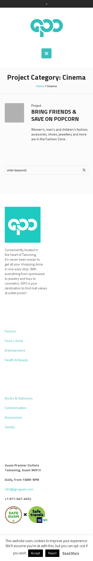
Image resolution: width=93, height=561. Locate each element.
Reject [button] (52, 553)
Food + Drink (14, 340)
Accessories (13, 417)
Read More (70, 553)
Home (40, 86)
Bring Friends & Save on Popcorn (55, 115)
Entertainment (15, 350)
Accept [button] (35, 553)
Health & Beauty (16, 359)
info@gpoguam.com (19, 489)
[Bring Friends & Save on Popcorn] (14, 113)
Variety (10, 426)
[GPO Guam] (46, 28)
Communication (15, 407)
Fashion (10, 331)
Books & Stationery (19, 398)
